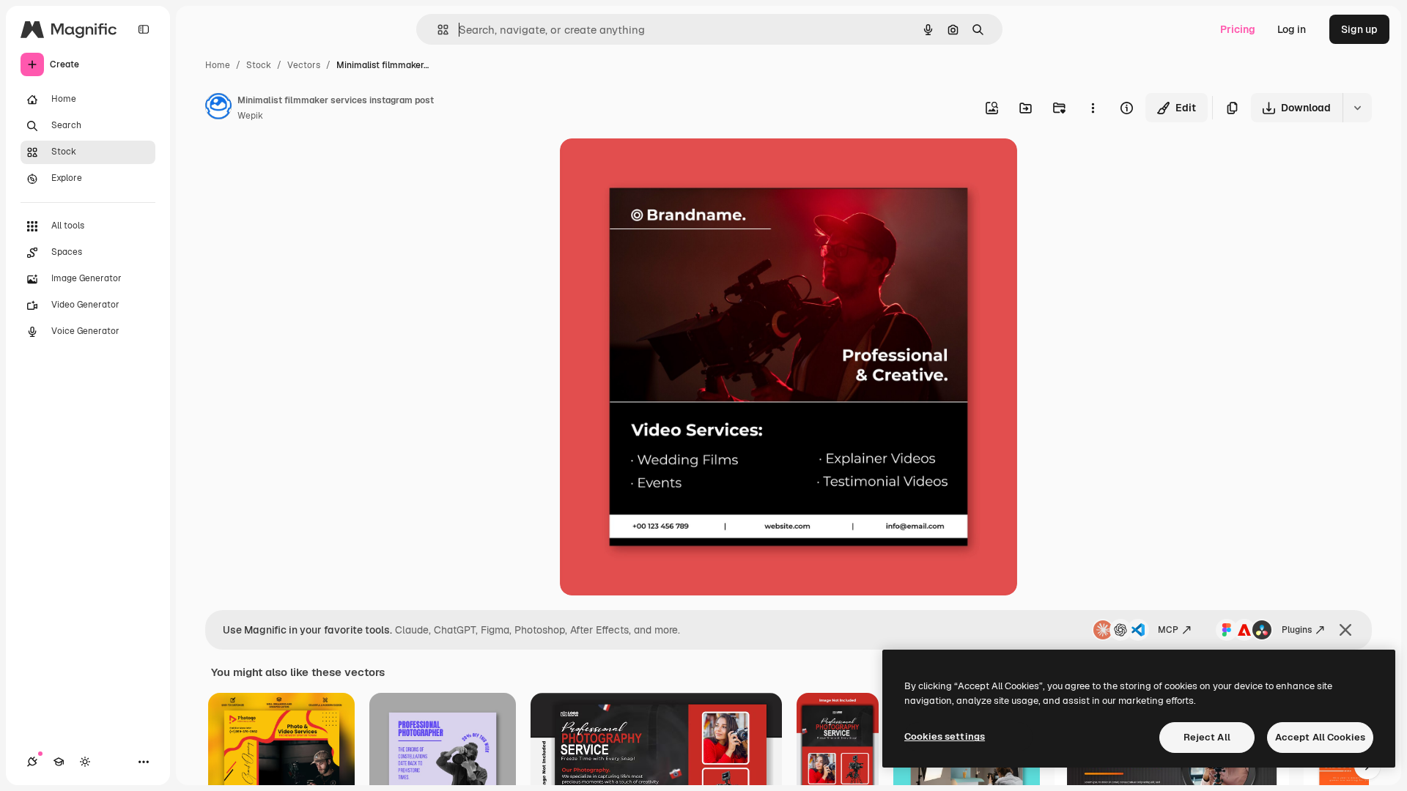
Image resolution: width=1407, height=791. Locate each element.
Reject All (1206, 737)
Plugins (1297, 630)
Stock (258, 65)
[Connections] (32, 761)
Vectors (303, 65)
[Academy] (58, 761)
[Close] (1345, 630)
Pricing (1237, 29)
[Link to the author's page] (218, 108)
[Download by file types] (1357, 107)
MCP (1168, 630)
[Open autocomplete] (437, 29)
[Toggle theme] (85, 761)
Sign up (1359, 29)
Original (653, 167)
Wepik (250, 116)
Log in (1291, 29)
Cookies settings (944, 736)
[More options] (1092, 107)
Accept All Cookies (1320, 737)
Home (217, 65)
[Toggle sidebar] (143, 29)
